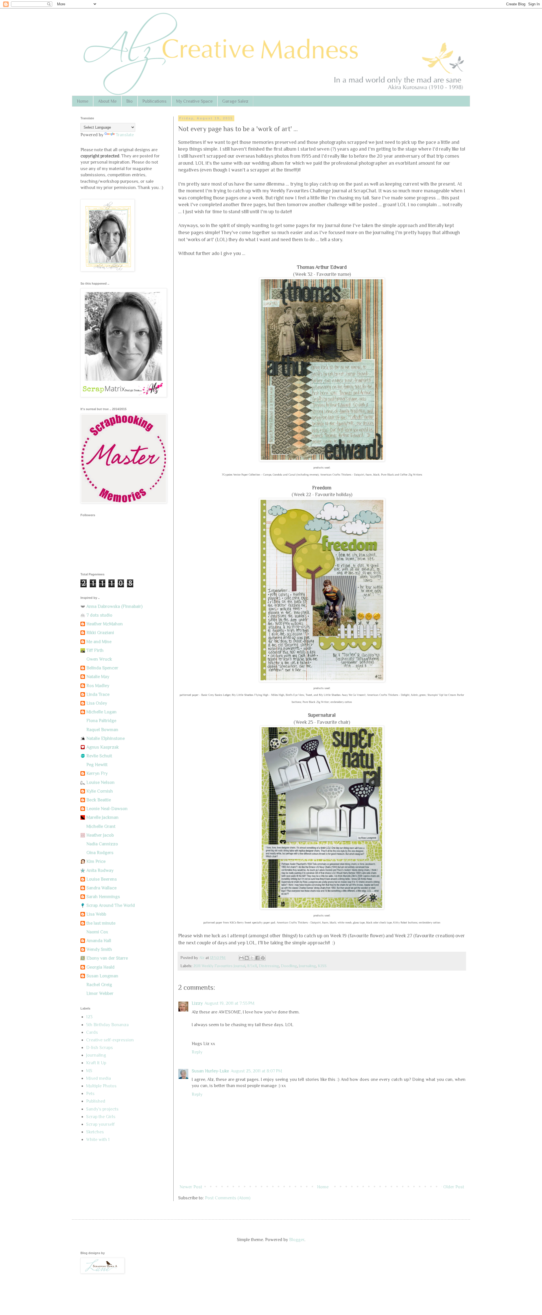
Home (82, 101)
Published (95, 1101)
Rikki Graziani (100, 632)
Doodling (289, 966)
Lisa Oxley (96, 703)
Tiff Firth (95, 650)
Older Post (453, 1186)
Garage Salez (235, 101)
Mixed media (98, 1078)
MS (89, 1070)
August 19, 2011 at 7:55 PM (229, 1003)
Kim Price (96, 861)
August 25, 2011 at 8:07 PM (256, 1071)
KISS (322, 966)
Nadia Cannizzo (102, 843)
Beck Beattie (98, 799)
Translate (125, 134)
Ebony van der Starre (107, 958)
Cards (92, 1032)
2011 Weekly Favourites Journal (219, 966)
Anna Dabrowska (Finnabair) (114, 606)
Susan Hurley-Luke (210, 1071)
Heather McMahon (104, 623)
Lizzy (197, 1003)
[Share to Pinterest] (263, 958)
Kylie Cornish (99, 791)
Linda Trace (98, 694)
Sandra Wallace (101, 887)
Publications (154, 101)
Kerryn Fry (97, 773)
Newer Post (191, 1186)
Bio (129, 101)
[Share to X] (252, 958)
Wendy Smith (99, 949)
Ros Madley (97, 685)
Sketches (95, 1131)
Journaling (307, 966)
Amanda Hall (98, 940)
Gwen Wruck (99, 659)
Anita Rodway (99, 870)
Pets (90, 1093)
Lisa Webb (96, 914)
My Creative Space (194, 101)
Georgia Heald (100, 967)
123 (89, 1016)
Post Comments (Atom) (227, 1197)
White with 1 (98, 1139)
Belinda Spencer (102, 667)
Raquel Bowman (102, 729)
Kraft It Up (96, 1062)
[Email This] (241, 958)
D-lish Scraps (99, 1047)
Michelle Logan (101, 711)
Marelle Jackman (102, 817)
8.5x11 (252, 966)
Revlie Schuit (99, 755)
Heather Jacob (100, 835)
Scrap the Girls (100, 1116)
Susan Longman (102, 975)
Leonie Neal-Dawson (107, 808)
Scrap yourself (100, 1124)
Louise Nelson (100, 782)
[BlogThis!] (247, 958)
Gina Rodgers (99, 852)
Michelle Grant (100, 826)
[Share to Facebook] (257, 958)
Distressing (269, 966)
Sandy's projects (102, 1109)
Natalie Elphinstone (105, 738)
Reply (197, 1052)
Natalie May (97, 676)
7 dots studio (99, 615)
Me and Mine (99, 641)
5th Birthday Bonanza (107, 1024)
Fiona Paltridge (101, 720)
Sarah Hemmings (103, 896)
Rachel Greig (99, 984)
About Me (107, 101)
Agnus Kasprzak (102, 747)
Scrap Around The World (110, 905)
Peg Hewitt (97, 764)
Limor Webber (99, 993)
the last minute (100, 923)
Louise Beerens (101, 879)
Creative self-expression (110, 1040)
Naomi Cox (97, 931)
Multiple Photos (101, 1085)
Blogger (296, 1239)
